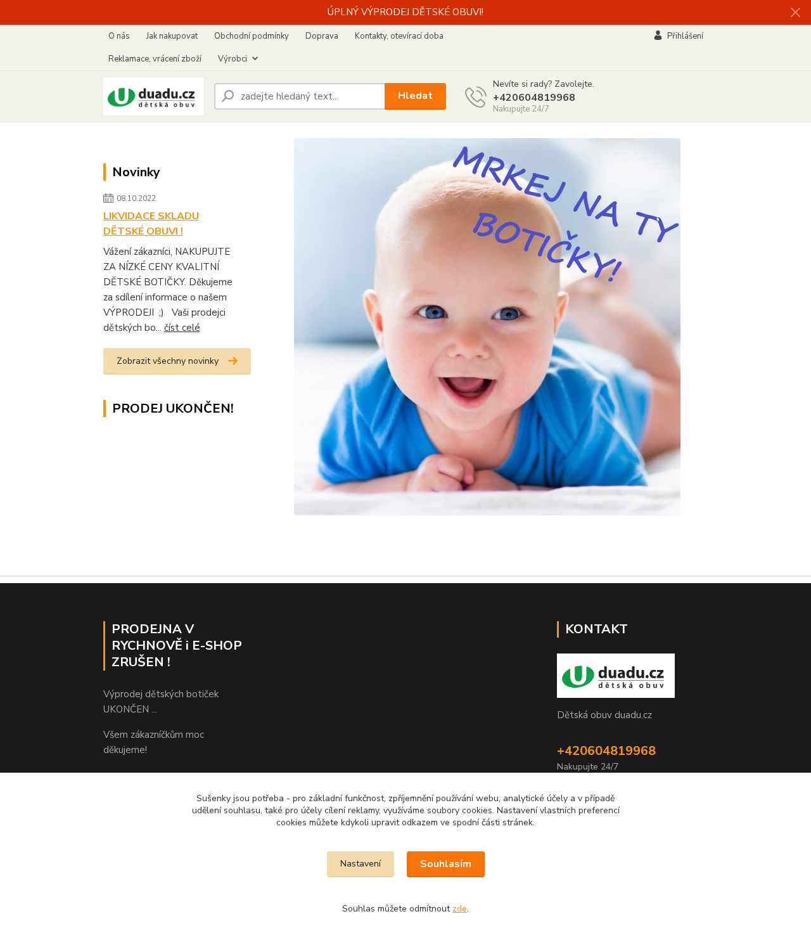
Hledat (415, 96)
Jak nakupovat (172, 36)
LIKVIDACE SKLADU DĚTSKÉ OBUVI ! (151, 223)
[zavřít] (795, 13)
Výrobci (232, 59)
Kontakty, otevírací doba (399, 36)
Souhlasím (445, 864)
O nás (119, 36)
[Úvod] (153, 96)
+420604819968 (534, 98)
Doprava (321, 36)
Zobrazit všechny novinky (168, 361)
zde (459, 909)
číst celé (182, 327)
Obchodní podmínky (251, 36)
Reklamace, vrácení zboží (154, 59)
